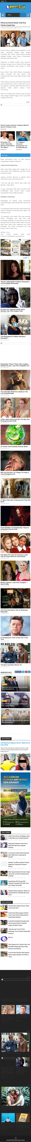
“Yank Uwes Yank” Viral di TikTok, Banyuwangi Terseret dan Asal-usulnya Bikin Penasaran (19, 931)
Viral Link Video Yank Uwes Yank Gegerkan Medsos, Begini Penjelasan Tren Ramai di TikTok (18, 955)
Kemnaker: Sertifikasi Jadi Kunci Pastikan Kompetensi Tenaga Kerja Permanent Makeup (18, 864)
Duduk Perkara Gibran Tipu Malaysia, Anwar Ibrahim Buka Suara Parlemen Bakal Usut (15, 688)
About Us (10, 937)
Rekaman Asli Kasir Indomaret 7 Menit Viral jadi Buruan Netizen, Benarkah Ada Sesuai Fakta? (19, 893)
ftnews (8, 232)
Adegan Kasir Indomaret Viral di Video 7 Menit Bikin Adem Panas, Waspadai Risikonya (15, 704)
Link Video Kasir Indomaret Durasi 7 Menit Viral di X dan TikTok (15, 744)
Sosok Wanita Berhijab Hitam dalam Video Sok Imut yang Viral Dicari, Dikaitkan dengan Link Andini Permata (18, 923)
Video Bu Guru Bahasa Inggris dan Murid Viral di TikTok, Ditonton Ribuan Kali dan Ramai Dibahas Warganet (18, 915)
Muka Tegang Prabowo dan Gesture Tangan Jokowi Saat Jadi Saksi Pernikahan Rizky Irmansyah (19, 874)
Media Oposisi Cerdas (20, 1140)
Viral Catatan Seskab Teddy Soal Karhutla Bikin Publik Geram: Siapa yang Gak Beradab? (16, 721)
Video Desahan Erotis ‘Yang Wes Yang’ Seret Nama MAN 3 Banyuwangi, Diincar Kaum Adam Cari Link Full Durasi (19, 946)
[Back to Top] (16, 1138)
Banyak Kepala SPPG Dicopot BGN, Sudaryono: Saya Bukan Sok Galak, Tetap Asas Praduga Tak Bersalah (18, 883)
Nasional (19, 28)
